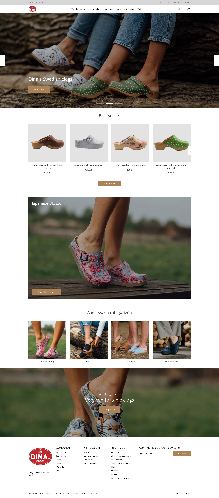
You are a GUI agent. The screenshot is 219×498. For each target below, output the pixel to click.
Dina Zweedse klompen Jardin (130, 165)
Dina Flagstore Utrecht (121, 478)
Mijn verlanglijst (90, 463)
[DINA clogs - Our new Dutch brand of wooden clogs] (32, 8)
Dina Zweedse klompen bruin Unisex (47, 166)
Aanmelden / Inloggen (182, 2)
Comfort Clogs (94, 9)
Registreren (89, 452)
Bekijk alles (109, 183)
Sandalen (108, 9)
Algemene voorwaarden (121, 456)
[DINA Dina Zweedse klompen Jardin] (130, 143)
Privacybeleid (116, 459)
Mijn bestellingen (91, 456)
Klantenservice (117, 467)
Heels (118, 9)
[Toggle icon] (179, 9)
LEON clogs (129, 9)
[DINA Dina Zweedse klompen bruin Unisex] (47, 143)
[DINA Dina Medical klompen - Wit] (89, 143)
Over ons (115, 452)
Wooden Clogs (78, 9)
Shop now (39, 89)
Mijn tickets (88, 459)
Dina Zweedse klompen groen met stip (171, 166)
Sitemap (114, 470)
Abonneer (182, 453)
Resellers (115, 474)
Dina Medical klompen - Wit (88, 165)
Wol (139, 9)
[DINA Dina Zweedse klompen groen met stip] (172, 143)
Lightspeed (93, 493)
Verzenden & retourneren (122, 463)
